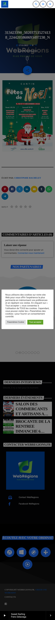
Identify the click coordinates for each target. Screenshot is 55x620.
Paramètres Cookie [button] (15, 322)
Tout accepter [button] (35, 322)
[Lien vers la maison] (4, 4)
